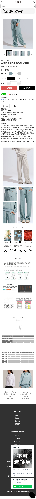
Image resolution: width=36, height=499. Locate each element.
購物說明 (17, 435)
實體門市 (17, 418)
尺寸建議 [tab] (13, 106)
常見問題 (17, 424)
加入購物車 (26, 88)
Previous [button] (4, 54)
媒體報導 (17, 421)
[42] (11, 73)
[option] (17, 34)
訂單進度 (17, 438)
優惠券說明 (17, 441)
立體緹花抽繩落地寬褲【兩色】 (13, 12)
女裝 (17, 10)
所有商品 (11, 10)
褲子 (21, 10)
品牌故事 (17, 415)
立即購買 (9, 88)
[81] (19, 73)
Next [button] (32, 54)
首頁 (5, 10)
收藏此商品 (13, 94)
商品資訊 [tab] (5, 106)
